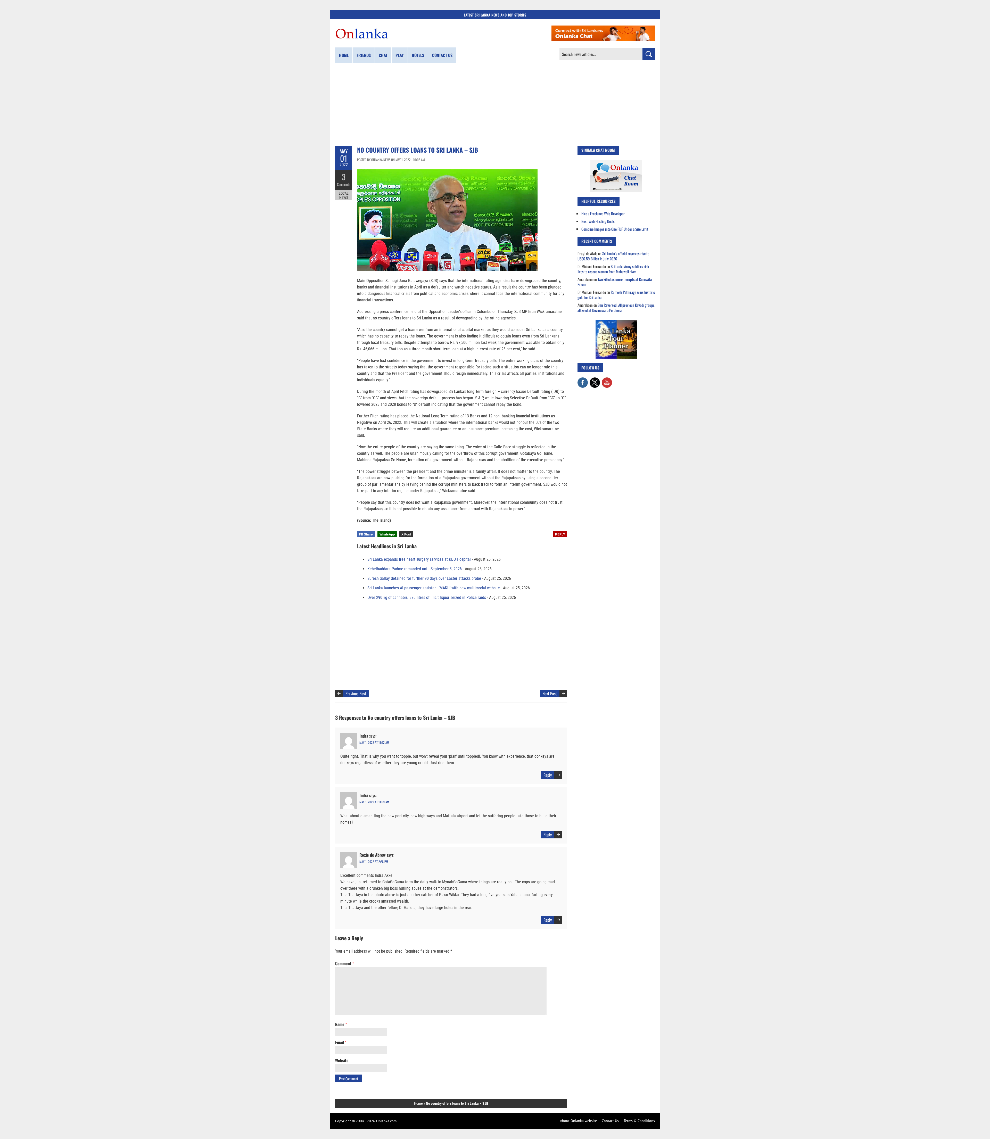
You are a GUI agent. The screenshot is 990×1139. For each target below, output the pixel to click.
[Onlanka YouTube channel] (607, 380)
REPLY (560, 534)
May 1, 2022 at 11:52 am (374, 742)
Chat (383, 55)
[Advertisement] (495, 104)
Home (344, 55)
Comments (343, 184)
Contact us (442, 55)
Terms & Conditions (639, 1120)
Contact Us (610, 1120)
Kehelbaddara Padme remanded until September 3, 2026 (414, 568)
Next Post (549, 693)
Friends (364, 55)
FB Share (366, 534)
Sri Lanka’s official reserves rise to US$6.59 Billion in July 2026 (613, 256)
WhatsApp (387, 534)
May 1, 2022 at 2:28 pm (373, 861)
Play (399, 55)
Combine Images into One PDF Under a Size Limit (614, 229)
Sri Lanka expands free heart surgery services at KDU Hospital (419, 559)
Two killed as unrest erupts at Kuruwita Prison (615, 281)
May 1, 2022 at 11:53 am (374, 802)
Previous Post (355, 693)
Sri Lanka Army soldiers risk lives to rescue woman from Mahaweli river (613, 268)
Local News (344, 195)
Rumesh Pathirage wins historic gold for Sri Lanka (616, 294)
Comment (344, 963)
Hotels (418, 55)
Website (342, 1060)
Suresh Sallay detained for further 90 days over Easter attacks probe (424, 578)
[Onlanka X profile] (595, 380)
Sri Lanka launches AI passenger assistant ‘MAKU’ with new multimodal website (433, 587)
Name (341, 1024)
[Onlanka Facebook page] (583, 380)
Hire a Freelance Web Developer (603, 213)
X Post (406, 534)
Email (340, 1042)
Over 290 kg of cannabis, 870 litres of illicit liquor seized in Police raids (426, 597)
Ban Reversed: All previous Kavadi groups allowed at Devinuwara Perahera (616, 307)
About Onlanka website (578, 1120)
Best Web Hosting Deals (598, 221)
